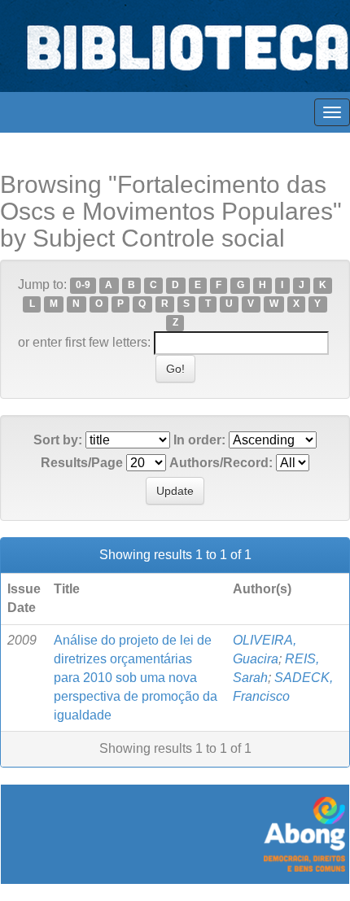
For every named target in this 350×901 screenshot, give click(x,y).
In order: (199, 440)
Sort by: (57, 440)
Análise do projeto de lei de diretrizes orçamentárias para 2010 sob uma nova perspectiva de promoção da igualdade (135, 677)
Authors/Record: (221, 463)
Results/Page (82, 463)
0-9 (83, 285)
